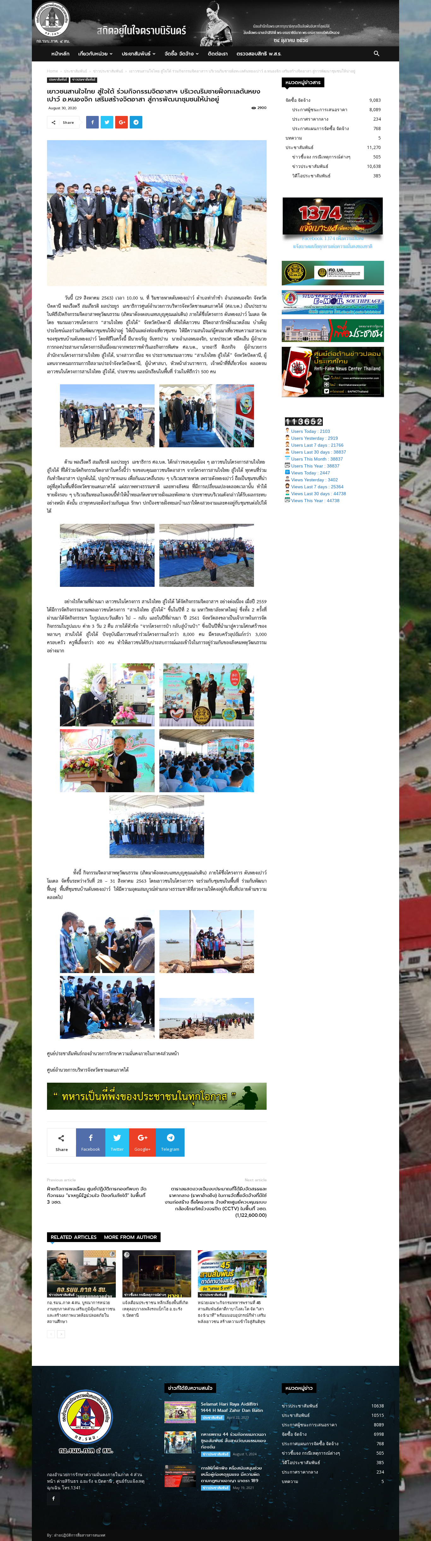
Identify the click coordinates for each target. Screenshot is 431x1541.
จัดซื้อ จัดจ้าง (179, 53)
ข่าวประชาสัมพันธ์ (108, 71)
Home (52, 71)
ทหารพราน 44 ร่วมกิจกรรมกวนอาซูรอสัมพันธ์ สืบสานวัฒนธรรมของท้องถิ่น (233, 1440)
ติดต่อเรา (218, 53)
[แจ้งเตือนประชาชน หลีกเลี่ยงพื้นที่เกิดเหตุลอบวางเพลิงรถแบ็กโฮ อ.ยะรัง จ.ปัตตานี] (156, 1274)
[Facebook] (53, 1498)
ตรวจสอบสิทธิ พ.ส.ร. (259, 53)
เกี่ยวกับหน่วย (93, 53)
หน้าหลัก (60, 53)
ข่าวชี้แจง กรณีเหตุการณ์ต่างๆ (145, 1294)
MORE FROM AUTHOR (130, 1237)
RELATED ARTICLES (74, 1237)
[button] (376, 54)
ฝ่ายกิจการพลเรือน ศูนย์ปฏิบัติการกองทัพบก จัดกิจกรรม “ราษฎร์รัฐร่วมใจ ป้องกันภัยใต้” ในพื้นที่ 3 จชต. (96, 1196)
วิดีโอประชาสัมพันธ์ (311, 176)
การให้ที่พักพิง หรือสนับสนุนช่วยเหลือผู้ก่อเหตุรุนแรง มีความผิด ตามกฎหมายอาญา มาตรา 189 (231, 1474)
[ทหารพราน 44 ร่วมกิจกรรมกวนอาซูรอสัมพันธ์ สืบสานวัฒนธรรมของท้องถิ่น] (180, 1442)
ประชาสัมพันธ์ (136, 53)
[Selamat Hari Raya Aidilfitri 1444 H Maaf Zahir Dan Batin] (180, 1412)
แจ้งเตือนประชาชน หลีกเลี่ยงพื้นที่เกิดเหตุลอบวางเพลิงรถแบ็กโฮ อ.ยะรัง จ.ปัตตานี (155, 1309)
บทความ (294, 138)
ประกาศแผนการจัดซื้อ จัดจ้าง (320, 128)
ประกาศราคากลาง (310, 119)
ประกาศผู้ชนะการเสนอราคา (319, 109)
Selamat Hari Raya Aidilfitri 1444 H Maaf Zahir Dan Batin (232, 1407)
